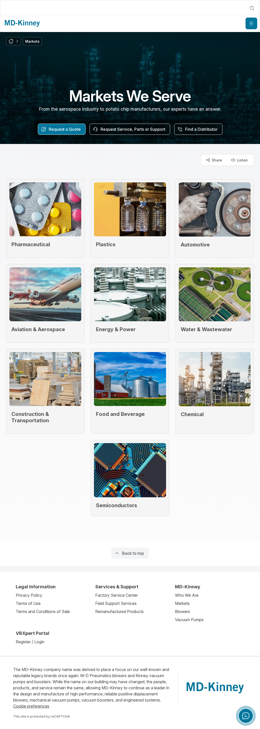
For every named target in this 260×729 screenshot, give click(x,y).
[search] (252, 8)
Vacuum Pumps (189, 619)
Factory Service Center (116, 595)
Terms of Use (28, 603)
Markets (182, 603)
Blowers (182, 611)
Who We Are (187, 595)
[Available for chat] (246, 716)
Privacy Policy (29, 595)
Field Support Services (116, 603)
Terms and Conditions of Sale (43, 611)
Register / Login (30, 641)
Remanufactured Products (119, 611)
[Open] (251, 23)
